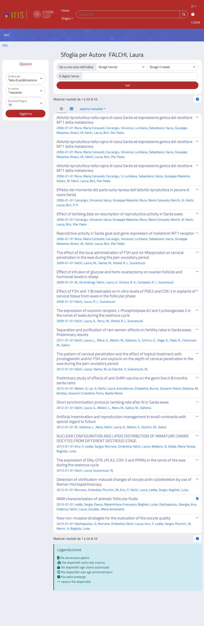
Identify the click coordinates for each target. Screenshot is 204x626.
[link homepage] (14, 14)
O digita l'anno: (69, 76)
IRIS (5, 45)
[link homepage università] (43, 14)
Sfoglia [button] (66, 18)
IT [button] (192, 6)
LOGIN (195, 22)
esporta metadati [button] (91, 108)
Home (65, 10)
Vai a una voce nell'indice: (76, 67)
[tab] (62, 109)
